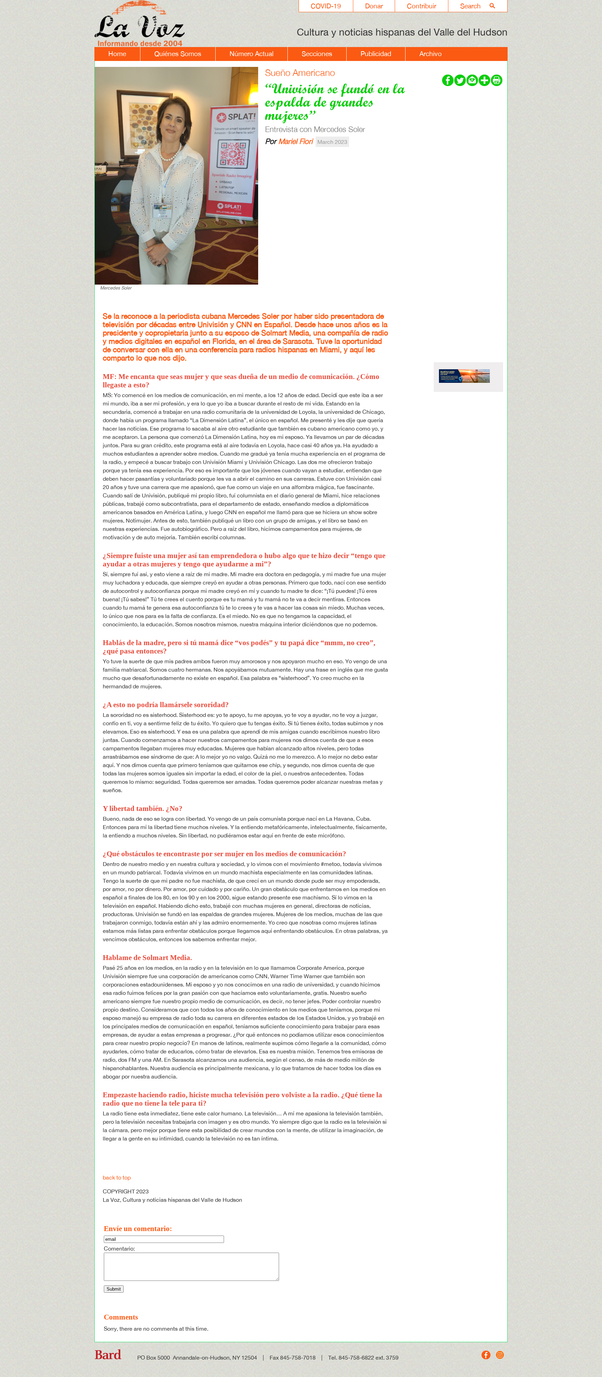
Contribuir (421, 6)
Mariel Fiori (295, 141)
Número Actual (251, 53)
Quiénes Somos (177, 53)
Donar (374, 6)
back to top (117, 1177)
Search (470, 6)
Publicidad (376, 53)
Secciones (317, 53)
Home (117, 53)
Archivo (430, 53)
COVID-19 (326, 6)
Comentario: (119, 1248)
